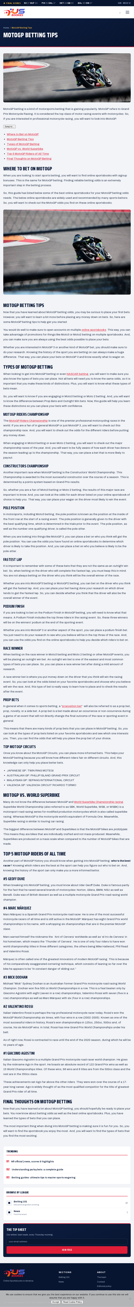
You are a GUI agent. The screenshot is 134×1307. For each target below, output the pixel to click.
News (17, 1211)
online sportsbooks (94, 329)
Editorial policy (104, 1286)
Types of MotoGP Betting (23, 144)
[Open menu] (127, 12)
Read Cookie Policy (72, 1302)
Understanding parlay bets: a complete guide (37, 1169)
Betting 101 (20, 1201)
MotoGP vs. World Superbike (25, 148)
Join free (67, 1250)
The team (101, 1277)
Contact (101, 1282)
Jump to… (9, 126)
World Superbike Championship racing (98, 801)
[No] (130, 1298)
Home (6, 28)
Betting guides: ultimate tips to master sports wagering (43, 1177)
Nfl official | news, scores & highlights (32, 1161)
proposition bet (72, 706)
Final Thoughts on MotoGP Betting (29, 158)
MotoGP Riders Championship (28, 420)
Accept (55, 1302)
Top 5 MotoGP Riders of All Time (28, 153)
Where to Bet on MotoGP (23, 134)
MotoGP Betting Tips (20, 139)
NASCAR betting (77, 374)
